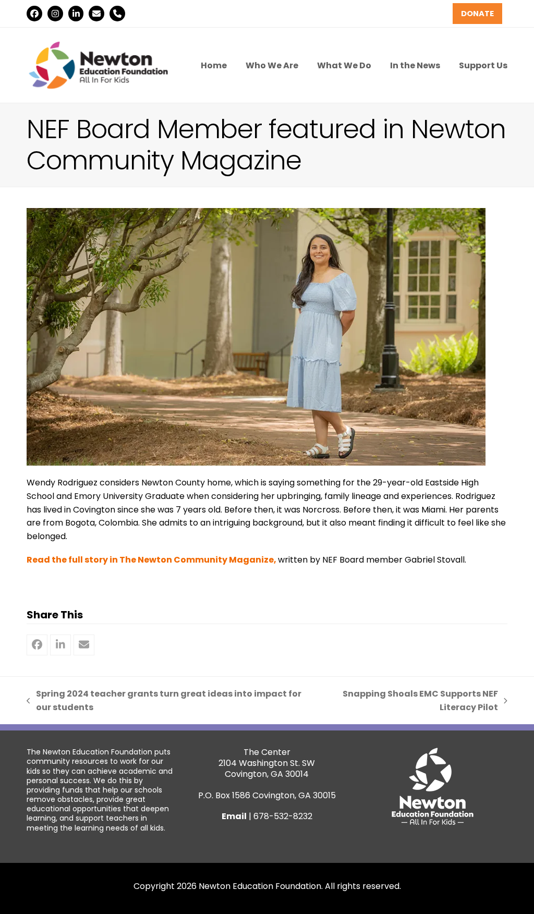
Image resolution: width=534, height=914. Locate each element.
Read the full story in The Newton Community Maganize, (152, 560)
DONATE (477, 13)
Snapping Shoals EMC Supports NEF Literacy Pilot (408, 701)
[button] (37, 645)
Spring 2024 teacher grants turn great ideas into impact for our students (164, 701)
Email (234, 816)
